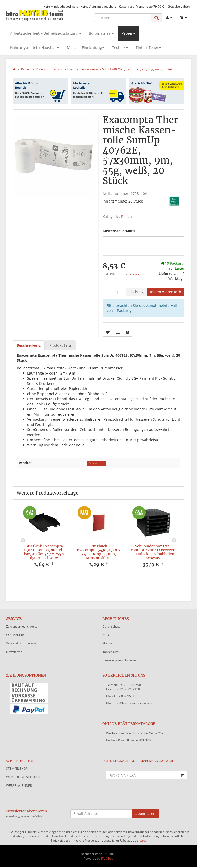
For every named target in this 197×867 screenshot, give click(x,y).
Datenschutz (111, 626)
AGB (105, 635)
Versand (135, 274)
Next (174, 541)
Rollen (126, 216)
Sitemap (108, 643)
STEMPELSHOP (17, 768)
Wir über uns (15, 635)
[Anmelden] (169, 17)
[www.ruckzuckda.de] (34, 15)
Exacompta (96, 463)
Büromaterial (100, 33)
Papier (127, 33)
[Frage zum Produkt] (127, 332)
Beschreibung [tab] (29, 345)
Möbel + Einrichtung (84, 47)
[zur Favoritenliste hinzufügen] (108, 332)
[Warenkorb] (183, 17)
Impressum (110, 652)
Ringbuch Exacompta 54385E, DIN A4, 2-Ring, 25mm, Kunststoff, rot (98, 552)
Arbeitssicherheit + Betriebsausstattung (44, 33)
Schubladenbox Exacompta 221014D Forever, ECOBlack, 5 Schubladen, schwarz (153, 552)
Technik (118, 47)
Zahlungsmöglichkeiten (22, 626)
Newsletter (14, 652)
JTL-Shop (107, 858)
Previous (23, 541)
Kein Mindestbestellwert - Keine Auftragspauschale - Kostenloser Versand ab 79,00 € (104, 6)
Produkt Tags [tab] (60, 345)
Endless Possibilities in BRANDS (128, 740)
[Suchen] (156, 17)
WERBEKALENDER (19, 785)
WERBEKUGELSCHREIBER (24, 777)
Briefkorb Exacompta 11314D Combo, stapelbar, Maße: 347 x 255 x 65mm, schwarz (44, 552)
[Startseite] (14, 69)
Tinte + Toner (147, 47)
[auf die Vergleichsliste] (118, 332)
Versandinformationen (22, 643)
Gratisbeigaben (179, 6)
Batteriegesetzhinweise (119, 660)
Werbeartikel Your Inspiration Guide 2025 (135, 733)
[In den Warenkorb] (182, 775)
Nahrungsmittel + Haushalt (33, 47)
